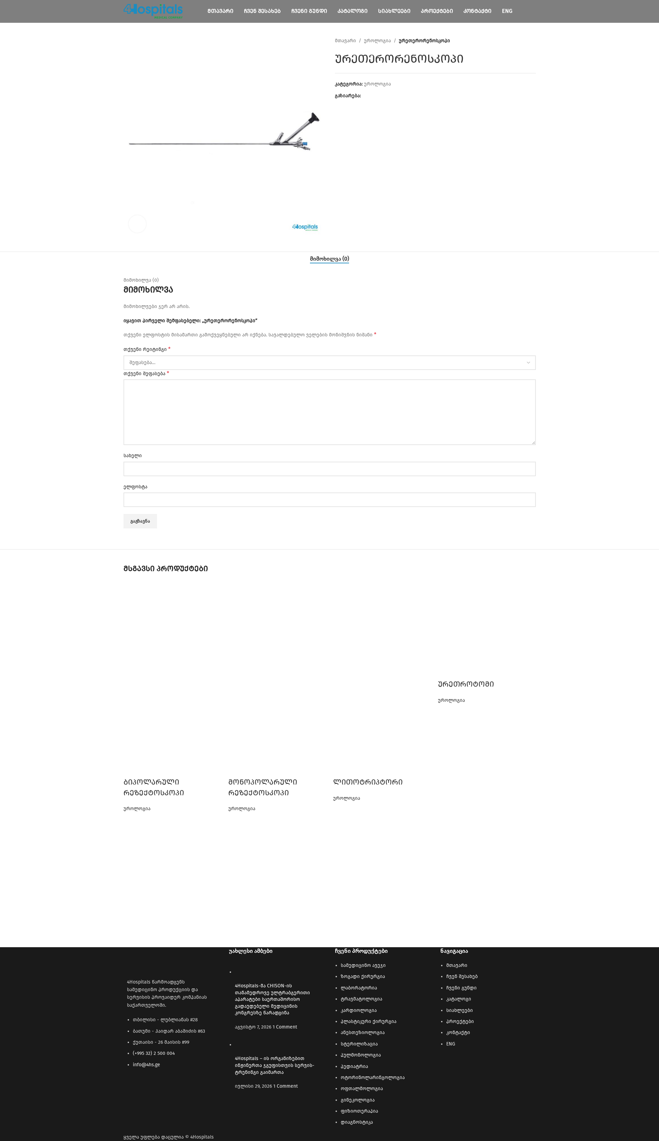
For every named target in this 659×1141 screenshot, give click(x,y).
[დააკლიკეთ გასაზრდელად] (137, 224)
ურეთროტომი (466, 684)
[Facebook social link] (132, 1088)
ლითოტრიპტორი (368, 782)
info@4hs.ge (146, 1065)
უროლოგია (136, 809)
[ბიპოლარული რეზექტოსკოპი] (172, 630)
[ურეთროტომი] (487, 630)
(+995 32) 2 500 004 (154, 1053)
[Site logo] (153, 11)
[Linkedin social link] (157, 1088)
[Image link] (161, 960)
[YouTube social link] (144, 1088)
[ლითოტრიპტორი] (382, 630)
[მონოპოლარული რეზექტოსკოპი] (277, 630)
